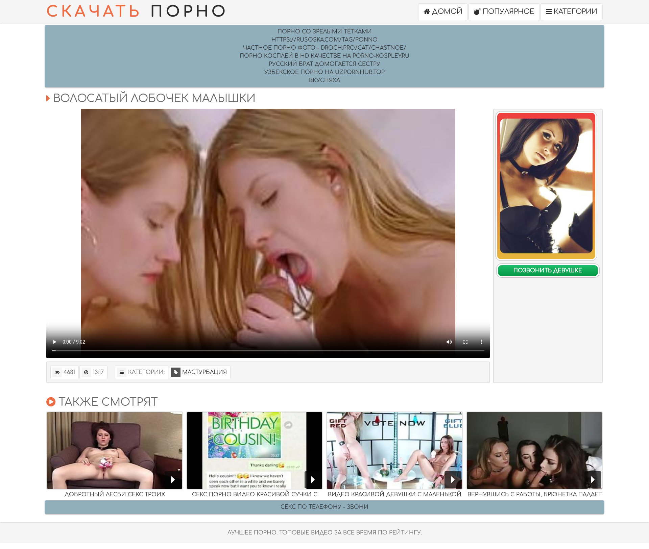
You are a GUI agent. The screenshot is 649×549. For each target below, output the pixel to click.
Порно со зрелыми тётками (325, 32)
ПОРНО (137, 11)
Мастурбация (204, 372)
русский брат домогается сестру (324, 64)
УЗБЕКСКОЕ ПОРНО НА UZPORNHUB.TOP (324, 72)
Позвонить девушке (547, 271)
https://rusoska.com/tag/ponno (324, 40)
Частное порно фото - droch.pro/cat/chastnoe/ (324, 48)
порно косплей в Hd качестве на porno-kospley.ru (324, 56)
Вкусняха (324, 80)
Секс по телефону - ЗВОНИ (324, 507)
